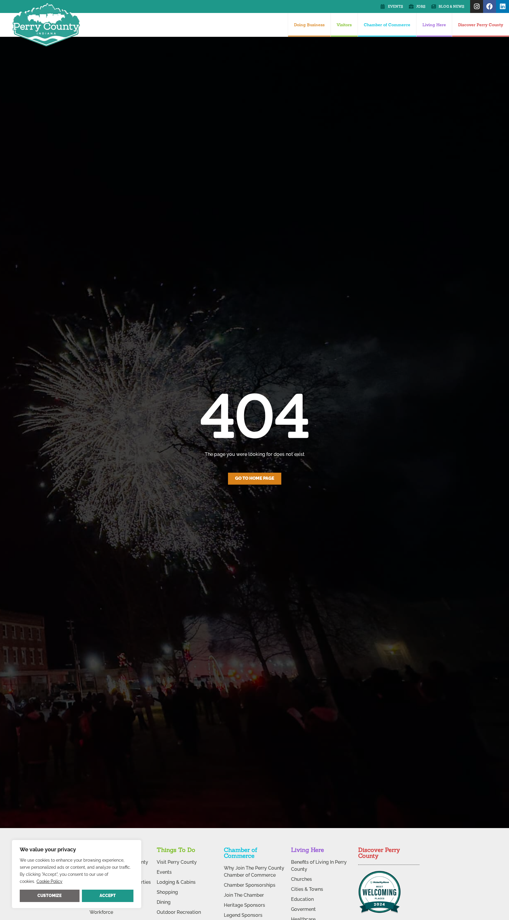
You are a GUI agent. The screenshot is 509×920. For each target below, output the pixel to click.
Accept (108, 895)
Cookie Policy (49, 881)
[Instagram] (476, 6)
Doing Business (309, 24)
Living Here (434, 24)
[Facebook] (489, 6)
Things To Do (176, 849)
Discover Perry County (480, 24)
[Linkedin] (502, 6)
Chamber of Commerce (387, 24)
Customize (49, 895)
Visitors (344, 24)
